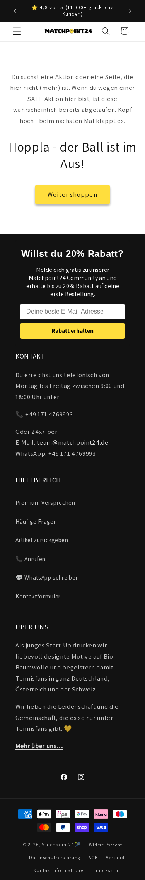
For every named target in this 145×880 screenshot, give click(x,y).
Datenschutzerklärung (54, 857)
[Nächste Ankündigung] (130, 10)
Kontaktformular (38, 596)
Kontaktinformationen (59, 870)
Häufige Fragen (36, 521)
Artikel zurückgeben (41, 540)
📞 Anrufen (30, 559)
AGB (93, 857)
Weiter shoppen (72, 194)
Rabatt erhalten (72, 331)
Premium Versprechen (45, 502)
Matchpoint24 (57, 845)
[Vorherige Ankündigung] (15, 10)
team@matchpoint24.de (72, 442)
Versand (115, 857)
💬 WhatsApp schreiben (47, 577)
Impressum (107, 870)
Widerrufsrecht (105, 845)
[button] (17, 31)
